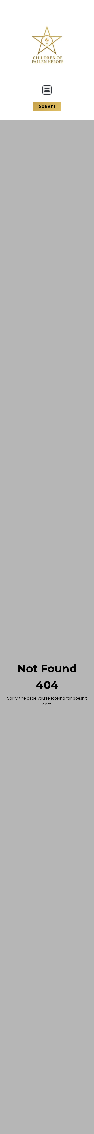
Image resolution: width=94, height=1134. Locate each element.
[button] (47, 90)
